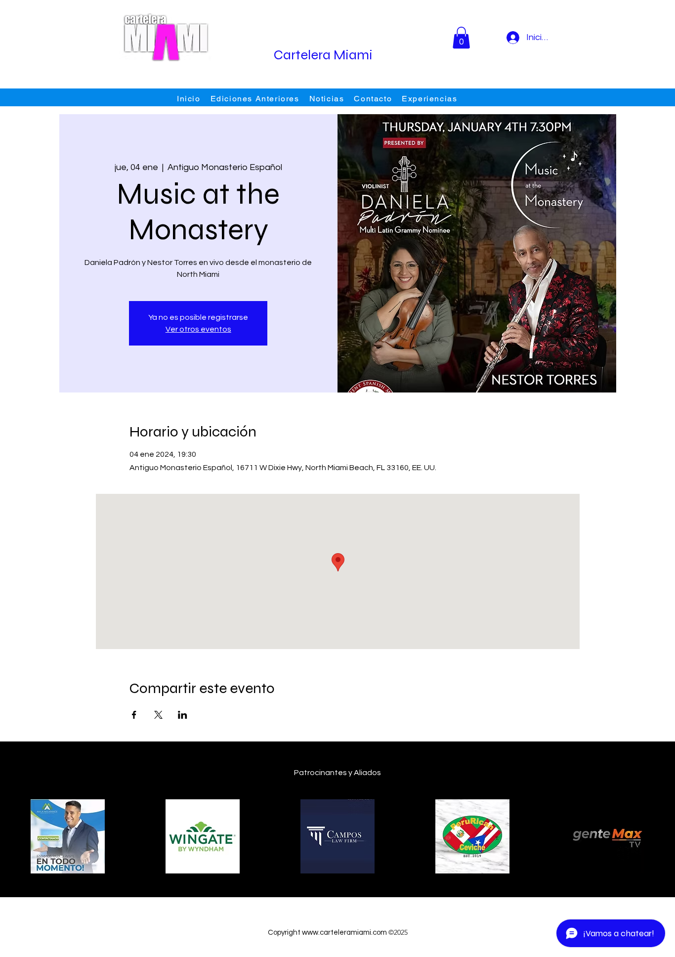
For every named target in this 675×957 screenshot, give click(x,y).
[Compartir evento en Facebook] (134, 715)
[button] (461, 37)
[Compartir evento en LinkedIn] (182, 715)
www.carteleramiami (336, 932)
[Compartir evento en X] (158, 715)
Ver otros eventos (198, 329)
